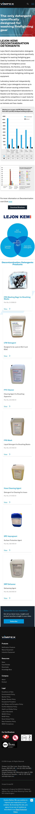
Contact (4, 682)
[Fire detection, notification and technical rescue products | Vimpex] (7, 4)
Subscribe (13, 621)
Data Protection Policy (9, 721)
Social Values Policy (8, 719)
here (10, 201)
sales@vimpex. (7, 776)
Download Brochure (17, 207)
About (3, 679)
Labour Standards (7, 711)
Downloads (5, 667)
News (3, 662)
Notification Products (8, 647)
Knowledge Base (7, 669)
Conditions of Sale (7, 692)
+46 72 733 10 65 (24, 774)
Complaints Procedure (9, 702)
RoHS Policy (5, 716)
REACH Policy (6, 714)
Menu (32, 4)
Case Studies (6, 664)
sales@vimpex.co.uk (9, 770)
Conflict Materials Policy (9, 706)
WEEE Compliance (7, 724)
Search (28, 4)
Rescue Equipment (7, 650)
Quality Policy (6, 697)
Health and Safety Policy (9, 709)
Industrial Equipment (8, 652)
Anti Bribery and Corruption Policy (12, 704)
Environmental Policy (8, 694)
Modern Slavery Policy (9, 699)
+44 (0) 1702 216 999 (24, 768)
